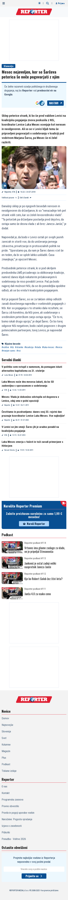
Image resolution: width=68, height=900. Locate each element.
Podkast (6, 764)
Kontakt (6, 793)
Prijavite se (32, 876)
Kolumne (6, 744)
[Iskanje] (47, 3)
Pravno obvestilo (10, 806)
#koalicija (29, 347)
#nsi (19, 350)
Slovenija (8, 66)
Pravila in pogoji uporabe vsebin (18, 812)
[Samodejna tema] (39, 3)
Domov (5, 718)
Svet (4, 738)
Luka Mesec (8, 375)
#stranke (19, 347)
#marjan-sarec (8, 350)
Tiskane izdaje (9, 770)
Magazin (6, 751)
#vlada (38, 347)
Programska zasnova (12, 799)
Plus (4, 757)
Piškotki (6, 832)
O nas (4, 786)
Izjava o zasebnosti (12, 825)
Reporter (7, 405)
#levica (58, 347)
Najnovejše (7, 724)
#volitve (5, 347)
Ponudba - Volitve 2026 (14, 839)
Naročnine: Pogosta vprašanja (17, 819)
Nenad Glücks (9, 450)
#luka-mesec (48, 347)
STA (5, 390)
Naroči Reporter (36, 524)
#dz (12, 347)
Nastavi (53, 103)
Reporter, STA (9, 192)
